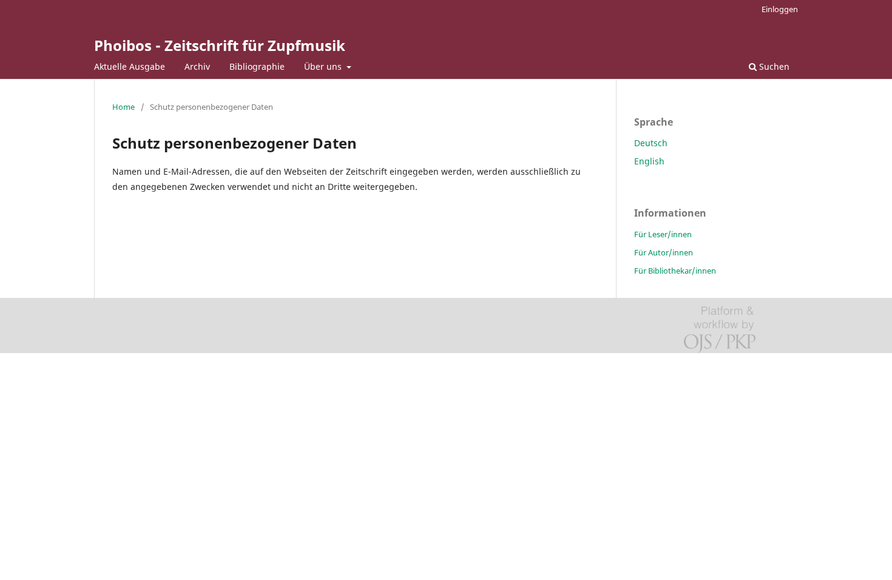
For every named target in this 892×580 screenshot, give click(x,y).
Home (123, 106)
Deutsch (650, 143)
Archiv (197, 66)
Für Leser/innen (663, 234)
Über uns (324, 66)
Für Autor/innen (663, 252)
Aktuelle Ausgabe (129, 66)
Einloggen (780, 9)
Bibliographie (257, 66)
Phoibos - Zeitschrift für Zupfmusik (219, 45)
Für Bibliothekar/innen (675, 270)
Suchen (773, 66)
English (649, 161)
